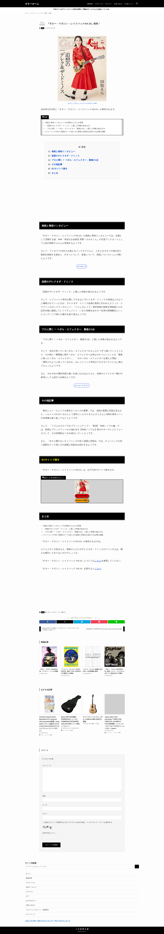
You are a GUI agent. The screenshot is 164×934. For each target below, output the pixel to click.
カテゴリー (29, 891)
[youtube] (83, 929)
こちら (98, 561)
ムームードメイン (82, 385)
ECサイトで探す (60, 168)
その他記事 (57, 164)
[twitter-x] (76, 929)
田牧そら (63, 612)
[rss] (85, 929)
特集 (42, 28)
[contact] (88, 929)
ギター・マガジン (52, 612)
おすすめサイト (31, 901)
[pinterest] (81, 929)
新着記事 (29, 878)
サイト (44, 814)
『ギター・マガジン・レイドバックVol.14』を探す (82, 103)
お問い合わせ (30, 905)
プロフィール (30, 882)
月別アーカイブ (31, 887)
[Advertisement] (82, 199)
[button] (47, 621)
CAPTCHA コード (48, 833)
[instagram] (78, 929)
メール (44, 805)
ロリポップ (81, 266)
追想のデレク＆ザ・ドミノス (66, 155)
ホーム (28, 873)
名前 (44, 796)
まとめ (55, 173)
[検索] (137, 866)
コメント (46, 765)
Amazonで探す (82, 500)
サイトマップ (30, 914)
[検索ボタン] (137, 3)
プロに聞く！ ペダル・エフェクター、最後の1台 (75, 160)
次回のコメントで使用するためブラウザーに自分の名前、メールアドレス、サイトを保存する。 (79, 822)
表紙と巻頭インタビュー (63, 151)
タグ (27, 896)
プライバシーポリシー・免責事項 (37, 910)
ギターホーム (32, 4)
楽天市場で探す (82, 496)
